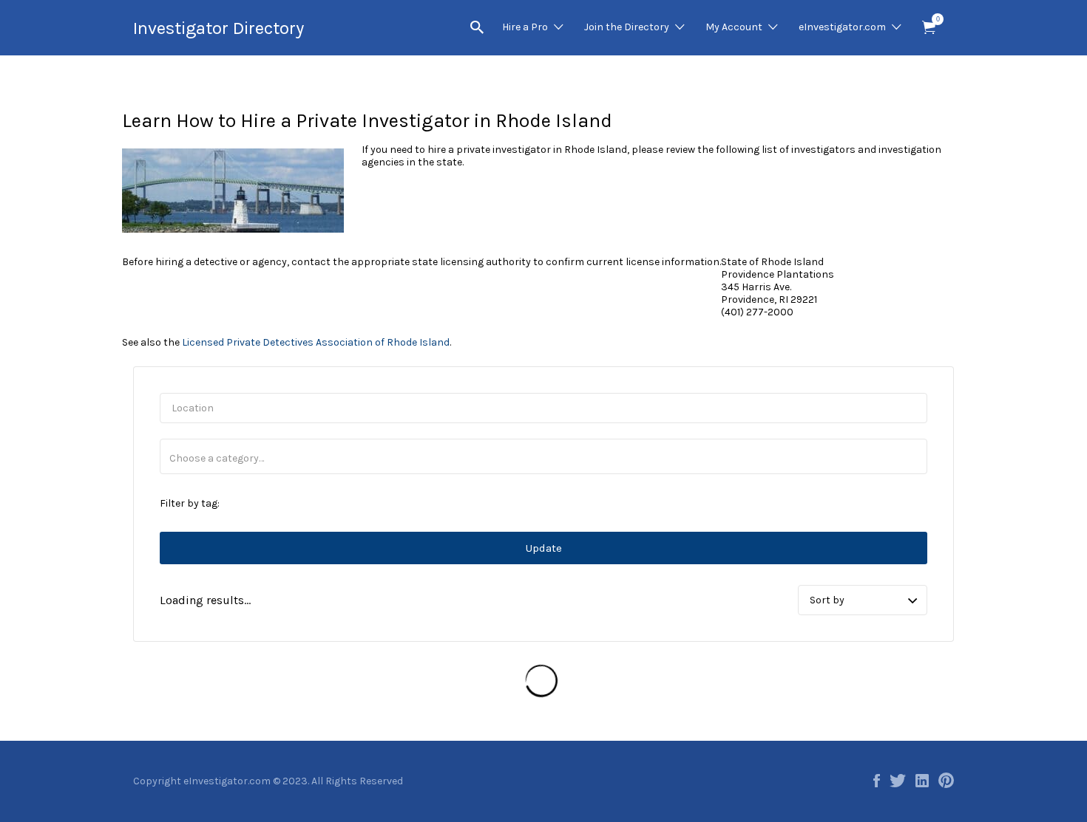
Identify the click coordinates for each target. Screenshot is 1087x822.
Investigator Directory (218, 28)
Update (544, 548)
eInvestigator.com (842, 27)
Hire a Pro (525, 27)
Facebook (876, 781)
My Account (733, 27)
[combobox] (543, 456)
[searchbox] (543, 458)
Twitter (898, 781)
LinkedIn (922, 781)
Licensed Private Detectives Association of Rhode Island (316, 342)
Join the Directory (626, 27)
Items (928, 27)
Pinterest (946, 781)
